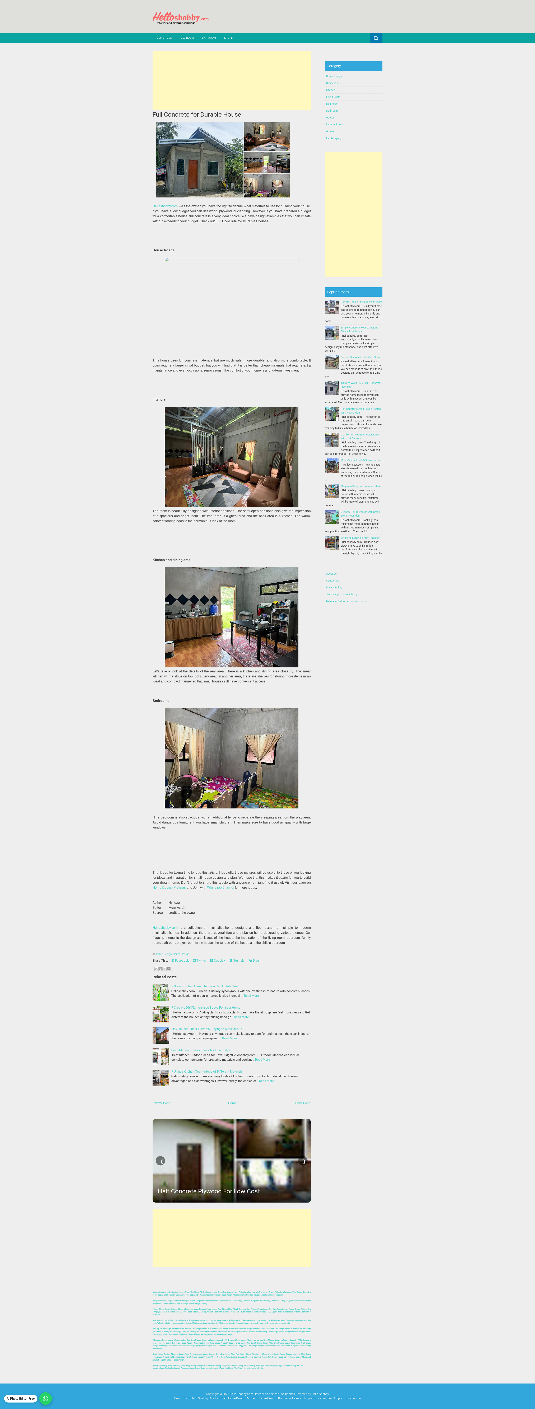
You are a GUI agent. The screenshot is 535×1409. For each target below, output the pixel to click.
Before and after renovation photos (346, 601)
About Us (331, 573)
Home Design (164, 954)
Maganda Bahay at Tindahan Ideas (361, 486)
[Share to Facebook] (168, 969)
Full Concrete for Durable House (197, 114)
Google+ (219, 960)
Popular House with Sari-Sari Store (360, 357)
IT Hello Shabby (198, 1398)
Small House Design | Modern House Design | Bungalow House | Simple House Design (275, 1398)
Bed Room (187, 37)
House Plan (332, 83)
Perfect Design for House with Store (361, 301)
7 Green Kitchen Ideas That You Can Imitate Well (204, 986)
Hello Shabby (320, 1394)
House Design (181, 954)
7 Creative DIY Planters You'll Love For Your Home (205, 1007)
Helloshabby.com (165, 206)
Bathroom (209, 37)
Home (232, 1103)
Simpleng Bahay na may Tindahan (360, 537)
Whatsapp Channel (220, 888)
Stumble (238, 960)
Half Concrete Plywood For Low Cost (209, 1191)
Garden (330, 117)
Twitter (201, 960)
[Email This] (156, 969)
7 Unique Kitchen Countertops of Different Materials (207, 1071)
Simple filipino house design (342, 594)
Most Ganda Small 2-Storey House (360, 460)
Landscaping (333, 138)
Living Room (164, 37)
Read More (251, 996)
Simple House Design (347, 1398)
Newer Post (162, 1103)
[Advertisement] (232, 80)
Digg (255, 960)
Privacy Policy (334, 587)
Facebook (181, 960)
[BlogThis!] (160, 969)
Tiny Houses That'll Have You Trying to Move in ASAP (208, 1029)
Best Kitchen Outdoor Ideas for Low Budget (201, 1050)
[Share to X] (164, 969)
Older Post (302, 1103)
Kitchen (229, 37)
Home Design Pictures (169, 888)
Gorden (330, 131)
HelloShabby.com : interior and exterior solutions (262, 1394)
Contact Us (332, 580)
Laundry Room (334, 124)
